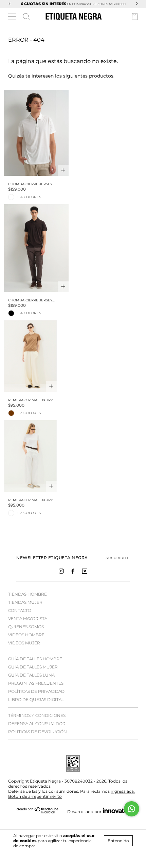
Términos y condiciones (37, 715)
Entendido (118, 840)
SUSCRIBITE (118, 558)
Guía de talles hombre (35, 658)
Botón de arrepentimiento (35, 796)
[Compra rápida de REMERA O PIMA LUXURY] (51, 386)
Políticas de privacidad (36, 691)
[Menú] (12, 17)
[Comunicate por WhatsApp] (131, 808)
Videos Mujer (24, 642)
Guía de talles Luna (31, 675)
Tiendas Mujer (25, 602)
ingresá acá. (123, 791)
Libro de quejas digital (36, 699)
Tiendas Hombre (27, 594)
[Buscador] (26, 16)
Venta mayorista (27, 618)
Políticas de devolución (37, 731)
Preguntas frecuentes (35, 683)
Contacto (19, 610)
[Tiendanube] (38, 811)
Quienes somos (26, 626)
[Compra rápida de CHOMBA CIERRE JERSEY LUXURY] (63, 170)
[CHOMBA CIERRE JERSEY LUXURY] (36, 132)
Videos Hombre (26, 634)
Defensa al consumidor (37, 723)
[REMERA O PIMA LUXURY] (30, 356)
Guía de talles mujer (33, 666)
